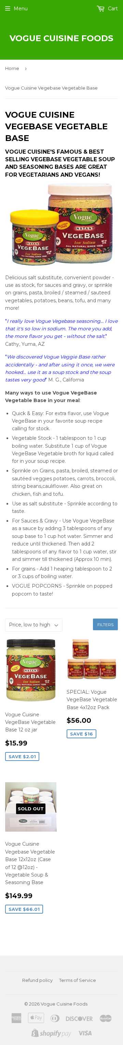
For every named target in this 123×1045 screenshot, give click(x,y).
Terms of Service (77, 980)
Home (12, 68)
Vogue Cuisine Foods (61, 38)
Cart (112, 8)
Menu (21, 8)
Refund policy (37, 980)
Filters (105, 624)
